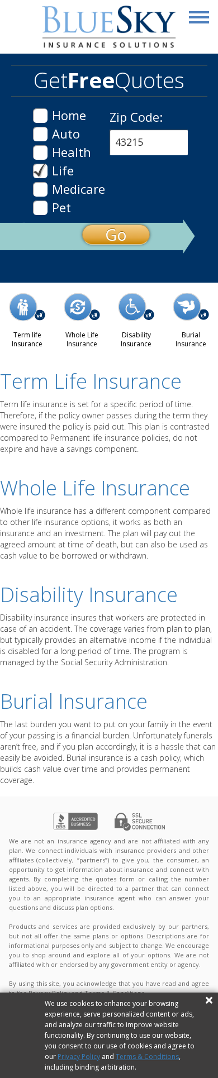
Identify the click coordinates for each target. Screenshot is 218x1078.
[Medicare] (40, 189)
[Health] (40, 152)
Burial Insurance (74, 701)
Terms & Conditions (147, 1056)
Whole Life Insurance (95, 488)
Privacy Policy (79, 1056)
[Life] (40, 171)
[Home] (40, 115)
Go (116, 235)
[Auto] (40, 134)
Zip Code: (136, 116)
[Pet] (40, 208)
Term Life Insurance (91, 381)
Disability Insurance (89, 594)
